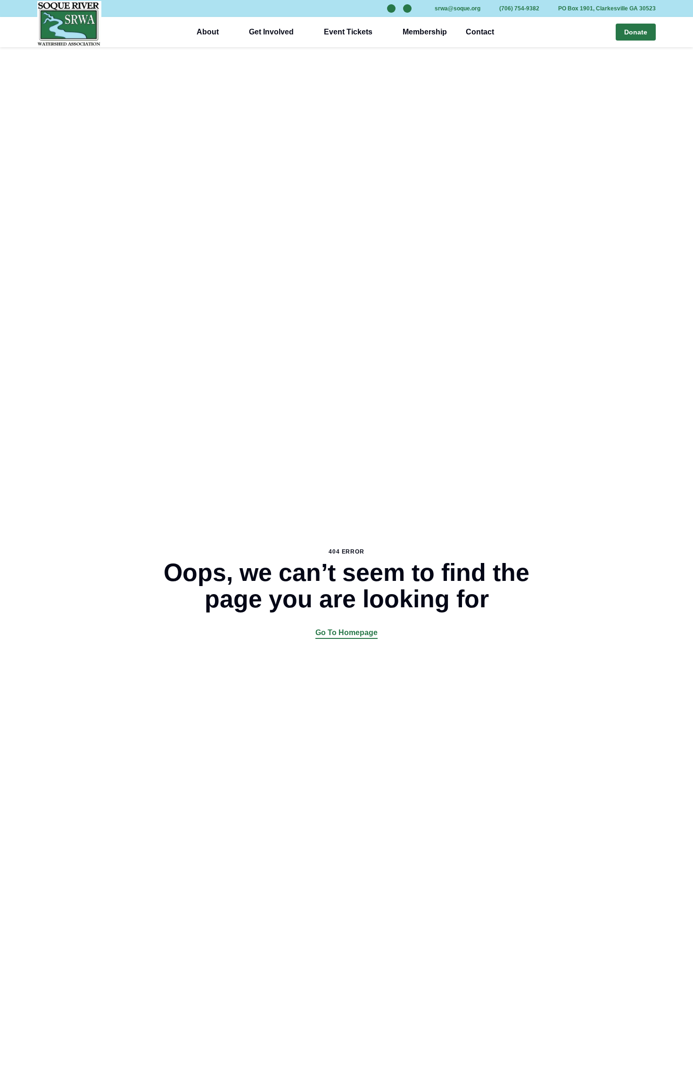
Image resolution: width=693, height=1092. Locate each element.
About (208, 32)
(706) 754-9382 (519, 8)
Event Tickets (348, 32)
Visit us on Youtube (391, 8)
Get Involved (271, 32)
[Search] (602, 32)
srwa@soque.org (457, 8)
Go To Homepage (346, 633)
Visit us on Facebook (407, 8)
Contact (480, 32)
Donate (635, 32)
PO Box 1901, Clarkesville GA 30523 (607, 8)
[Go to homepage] (69, 24)
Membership (425, 32)
